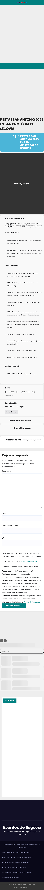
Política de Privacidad (29, 562)
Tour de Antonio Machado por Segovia (14, 867)
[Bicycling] (30, 444)
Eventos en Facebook (8, 857)
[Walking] (26, 444)
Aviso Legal (10, 852)
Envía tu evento (25, 852)
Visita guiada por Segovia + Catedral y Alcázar (17, 872)
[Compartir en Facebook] (9, 432)
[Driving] (18, 444)
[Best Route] (14, 444)
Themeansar (22, 847)
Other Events (11, 412)
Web (4, 538)
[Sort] (5, 640)
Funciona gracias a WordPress (14, 844)
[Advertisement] (22, 92)
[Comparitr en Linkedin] (17, 432)
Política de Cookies (8, 862)
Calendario (14, 420)
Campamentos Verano (10, 716)
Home (3, 852)
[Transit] (22, 444)
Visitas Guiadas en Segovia (10, 877)
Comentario (7, 471)
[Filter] (1, 640)
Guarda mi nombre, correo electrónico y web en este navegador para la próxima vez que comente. (21, 555)
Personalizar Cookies (24, 857)
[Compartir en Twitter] (13, 432)
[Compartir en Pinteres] (22, 432)
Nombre (6, 513)
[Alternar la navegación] (40, 66)
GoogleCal (26, 420)
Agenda (8, 786)
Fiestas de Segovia (8, 738)
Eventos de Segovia (5, 19)
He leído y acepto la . (21, 562)
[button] (33, 66)
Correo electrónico (10, 526)
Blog (17, 852)
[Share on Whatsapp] (26, 432)
